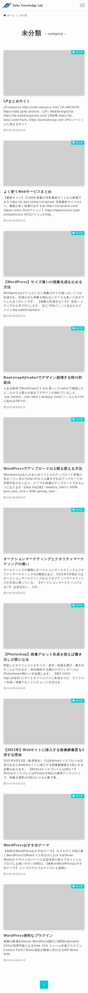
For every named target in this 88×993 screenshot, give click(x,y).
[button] (82, 5)
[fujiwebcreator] (22, 5)
